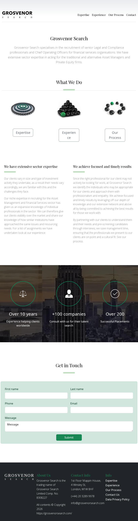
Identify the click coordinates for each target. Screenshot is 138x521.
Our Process (116, 15)
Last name (76, 389)
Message (10, 418)
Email (73, 403)
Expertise (83, 15)
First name (11, 389)
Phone (9, 403)
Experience (99, 15)
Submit (69, 437)
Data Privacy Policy (117, 499)
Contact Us (112, 495)
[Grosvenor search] (17, 15)
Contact (131, 15)
